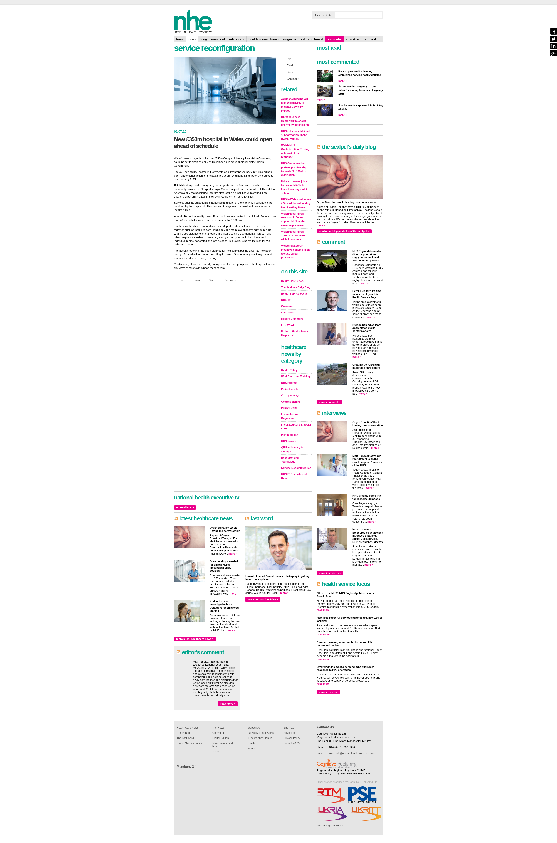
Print (182, 280)
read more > (227, 703)
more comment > (329, 402)
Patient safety (289, 389)
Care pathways (290, 395)
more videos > (185, 507)
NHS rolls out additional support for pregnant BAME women (295, 135)
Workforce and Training (295, 376)
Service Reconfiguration (296, 467)
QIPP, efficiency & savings (292, 449)
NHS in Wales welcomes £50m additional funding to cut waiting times (296, 203)
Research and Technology (290, 459)
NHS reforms (289, 382)
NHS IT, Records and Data (294, 476)
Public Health (289, 408)
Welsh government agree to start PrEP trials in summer (293, 235)
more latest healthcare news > (195, 638)
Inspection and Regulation (290, 416)
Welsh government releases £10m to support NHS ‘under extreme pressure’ (293, 219)
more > (232, 553)
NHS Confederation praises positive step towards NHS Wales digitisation (294, 169)
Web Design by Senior (330, 825)
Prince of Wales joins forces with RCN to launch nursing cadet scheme (294, 187)
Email (197, 280)
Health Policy (289, 370)
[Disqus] (225, 342)
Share (212, 280)
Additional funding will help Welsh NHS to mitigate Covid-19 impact (294, 104)
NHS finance (289, 441)
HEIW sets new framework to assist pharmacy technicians (295, 121)
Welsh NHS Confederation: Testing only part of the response (295, 151)
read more (323, 610)
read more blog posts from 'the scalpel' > (344, 231)
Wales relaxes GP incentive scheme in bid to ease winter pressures (295, 251)
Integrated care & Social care (296, 426)
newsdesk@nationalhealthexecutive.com (352, 753)
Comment (230, 280)
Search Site (323, 15)
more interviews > (330, 573)
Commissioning (290, 401)
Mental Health (289, 434)
